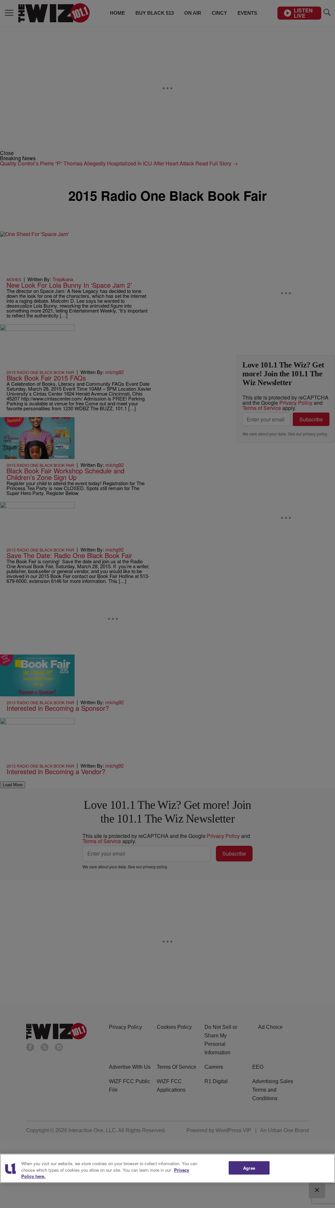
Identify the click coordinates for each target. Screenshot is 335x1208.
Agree (249, 1168)
